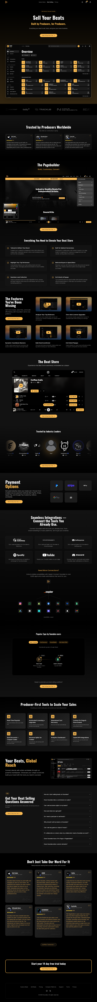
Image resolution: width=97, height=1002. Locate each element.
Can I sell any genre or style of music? (55, 827)
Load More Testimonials (48, 944)
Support (61, 987)
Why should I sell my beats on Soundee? (56, 822)
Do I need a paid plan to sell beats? (54, 816)
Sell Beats (33, 987)
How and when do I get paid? (52, 811)
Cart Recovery (43, 642)
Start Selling (50, 2)
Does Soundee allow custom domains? (55, 844)
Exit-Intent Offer (63, 642)
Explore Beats (42, 2)
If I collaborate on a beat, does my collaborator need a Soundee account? (66, 833)
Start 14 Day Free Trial (47, 35)
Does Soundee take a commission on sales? (57, 800)
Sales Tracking (33, 642)
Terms (68, 987)
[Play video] (48, 304)
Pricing (56, 2)
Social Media (53, 642)
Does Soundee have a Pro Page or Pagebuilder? (58, 838)
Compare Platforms (51, 987)
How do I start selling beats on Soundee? (56, 794)
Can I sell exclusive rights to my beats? (56, 805)
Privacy (75, 987)
